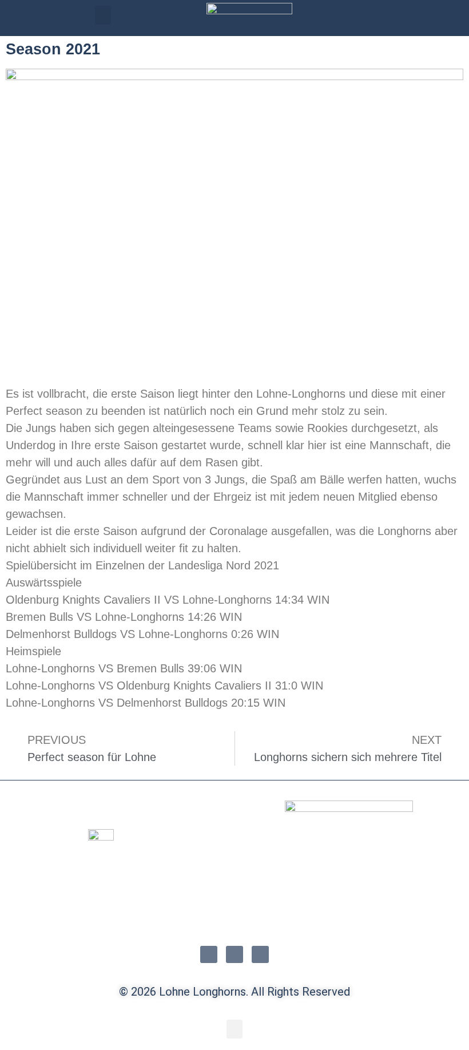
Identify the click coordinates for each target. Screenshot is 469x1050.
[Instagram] (416, 19)
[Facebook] (435, 19)
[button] (103, 15)
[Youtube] (454, 19)
